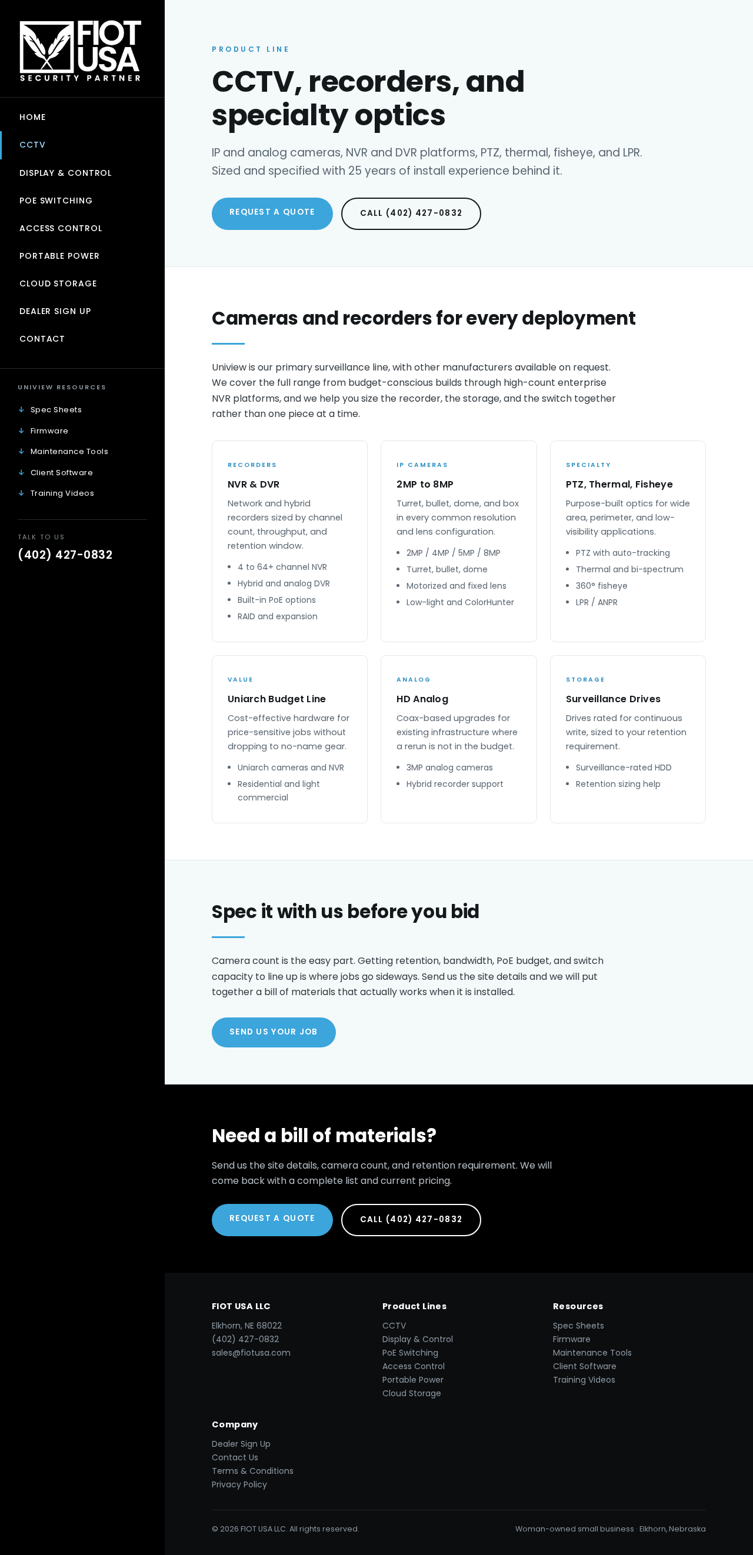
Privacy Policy (239, 1484)
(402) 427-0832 (65, 555)
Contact (42, 339)
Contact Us (235, 1457)
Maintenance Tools (70, 451)
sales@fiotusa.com (251, 1353)
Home (32, 117)
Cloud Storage (58, 283)
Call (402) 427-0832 (411, 213)
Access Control (60, 228)
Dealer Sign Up (55, 311)
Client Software (62, 472)
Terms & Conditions (253, 1471)
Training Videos (63, 493)
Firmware (50, 430)
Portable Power (59, 256)
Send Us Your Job (273, 1031)
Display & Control (65, 173)
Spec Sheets (56, 409)
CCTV (32, 145)
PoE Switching (56, 200)
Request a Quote (272, 212)
